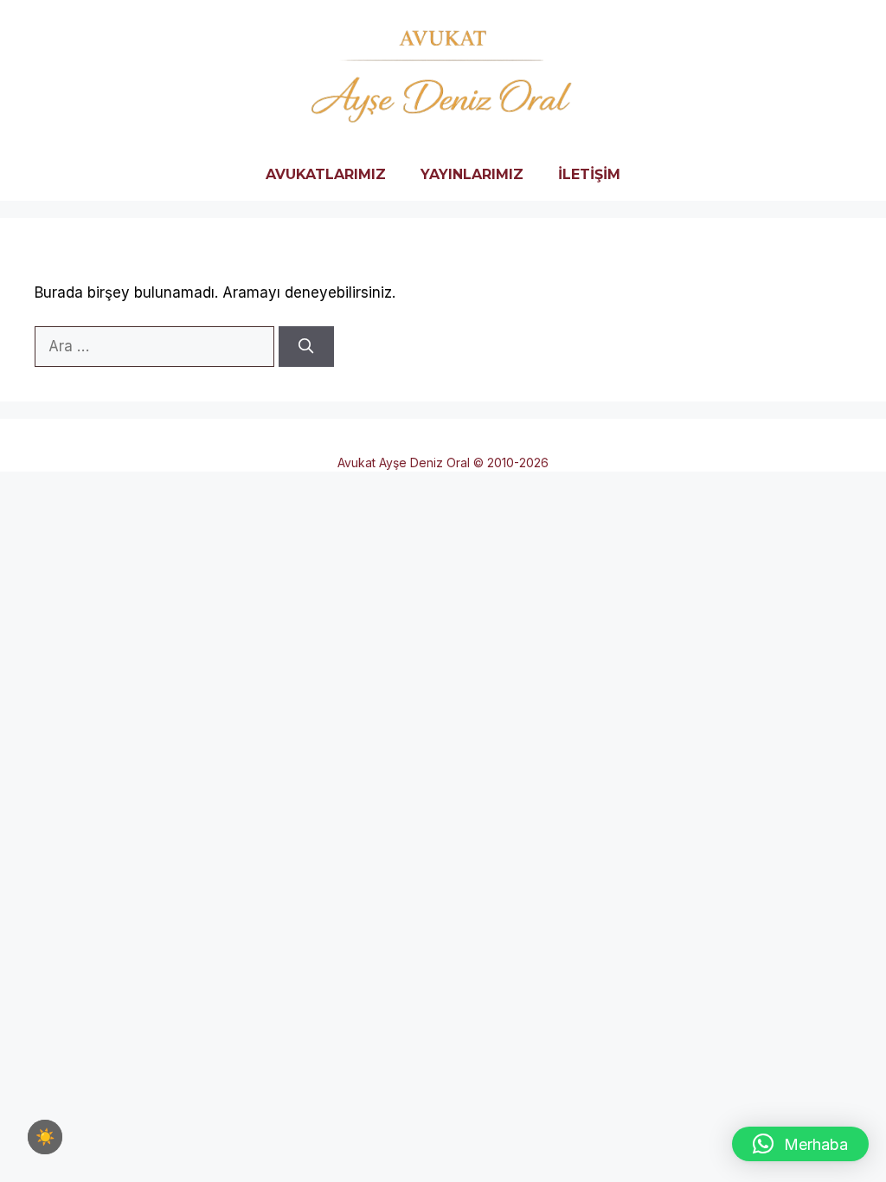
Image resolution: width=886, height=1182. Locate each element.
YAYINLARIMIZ (472, 174)
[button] (800, 1144)
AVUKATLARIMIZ (326, 174)
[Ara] (306, 347)
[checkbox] (45, 1137)
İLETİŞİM (589, 174)
